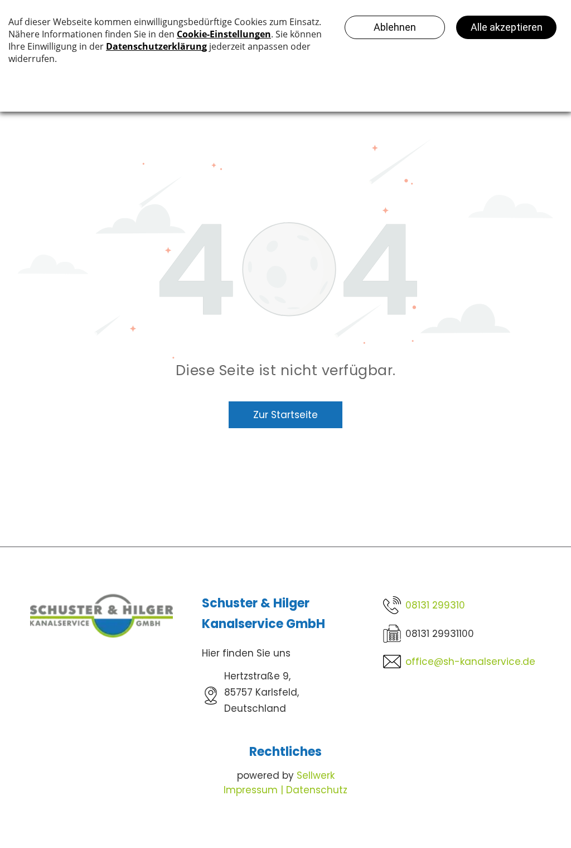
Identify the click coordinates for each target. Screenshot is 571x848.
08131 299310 (435, 605)
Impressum (251, 790)
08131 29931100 (439, 633)
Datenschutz (316, 790)
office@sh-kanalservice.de (470, 661)
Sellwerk (316, 775)
